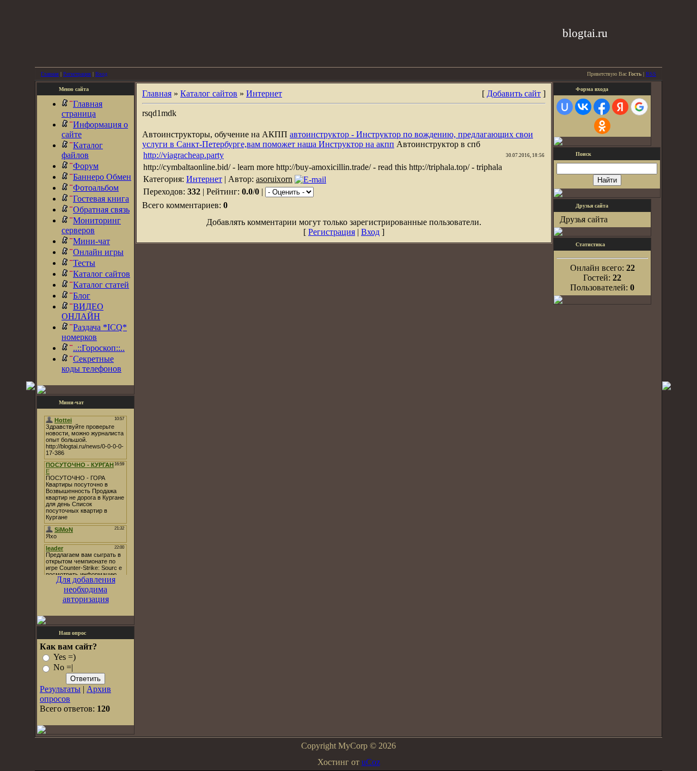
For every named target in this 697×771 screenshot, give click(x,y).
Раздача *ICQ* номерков (94, 332)
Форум (86, 166)
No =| (63, 667)
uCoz (371, 762)
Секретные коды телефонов (91, 363)
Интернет (264, 93)
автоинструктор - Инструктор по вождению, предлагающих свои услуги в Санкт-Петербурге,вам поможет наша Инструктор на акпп (337, 139)
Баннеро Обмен (102, 176)
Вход (101, 74)
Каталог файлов (82, 150)
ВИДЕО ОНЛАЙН (82, 311)
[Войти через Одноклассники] (602, 126)
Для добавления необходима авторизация (85, 589)
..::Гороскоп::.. (99, 348)
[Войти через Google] (639, 107)
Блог (81, 295)
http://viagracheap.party (183, 155)
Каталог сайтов (101, 273)
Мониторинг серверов (91, 225)
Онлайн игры (98, 252)
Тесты (84, 263)
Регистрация (77, 74)
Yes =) (64, 656)
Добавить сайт (514, 93)
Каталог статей (101, 284)
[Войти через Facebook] (602, 107)
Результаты (60, 689)
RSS (651, 74)
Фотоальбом (96, 187)
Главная (50, 74)
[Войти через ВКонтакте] (583, 107)
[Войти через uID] (565, 107)
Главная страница (82, 108)
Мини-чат (91, 241)
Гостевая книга (101, 198)
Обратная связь (101, 209)
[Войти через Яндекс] (620, 107)
